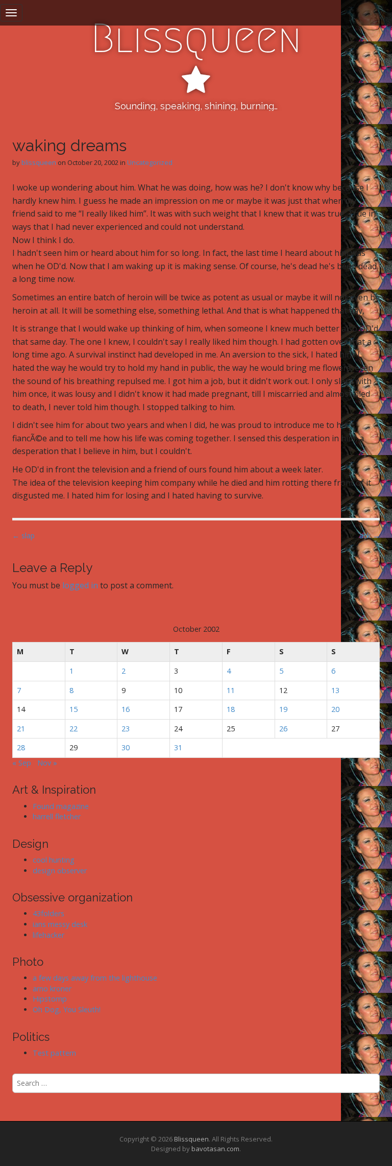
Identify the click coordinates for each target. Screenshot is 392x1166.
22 (73, 728)
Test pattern (54, 1053)
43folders (48, 913)
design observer (60, 870)
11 (231, 690)
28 (21, 747)
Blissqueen (196, 38)
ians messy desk (60, 924)
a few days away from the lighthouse (95, 978)
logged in (80, 585)
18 (231, 709)
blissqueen (38, 162)
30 (125, 747)
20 (335, 709)
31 (178, 747)
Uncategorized (150, 162)
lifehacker (48, 935)
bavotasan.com (215, 1148)
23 (125, 728)
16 (125, 709)
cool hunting (54, 860)
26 (283, 728)
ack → (369, 535)
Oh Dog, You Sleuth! (67, 1009)
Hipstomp (50, 999)
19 (283, 709)
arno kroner (52, 988)
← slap (23, 535)
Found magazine (61, 806)
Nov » (47, 763)
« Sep (21, 763)
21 (21, 728)
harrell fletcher (57, 816)
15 (73, 709)
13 (335, 690)
